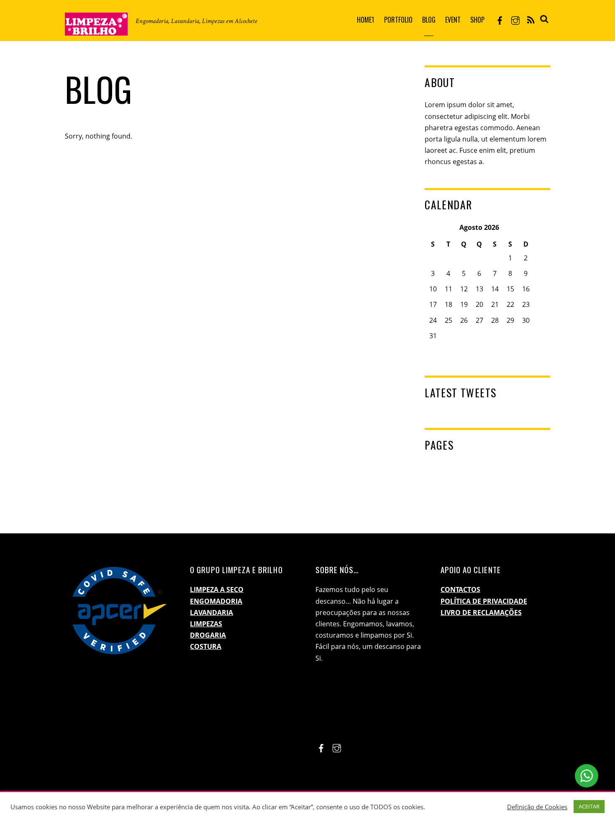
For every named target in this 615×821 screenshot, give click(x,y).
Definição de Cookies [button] (537, 807)
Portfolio (398, 20)
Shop (477, 20)
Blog (429, 20)
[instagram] (515, 19)
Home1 (365, 20)
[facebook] (500, 19)
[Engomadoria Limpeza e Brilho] (96, 29)
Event (453, 20)
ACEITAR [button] (589, 806)
